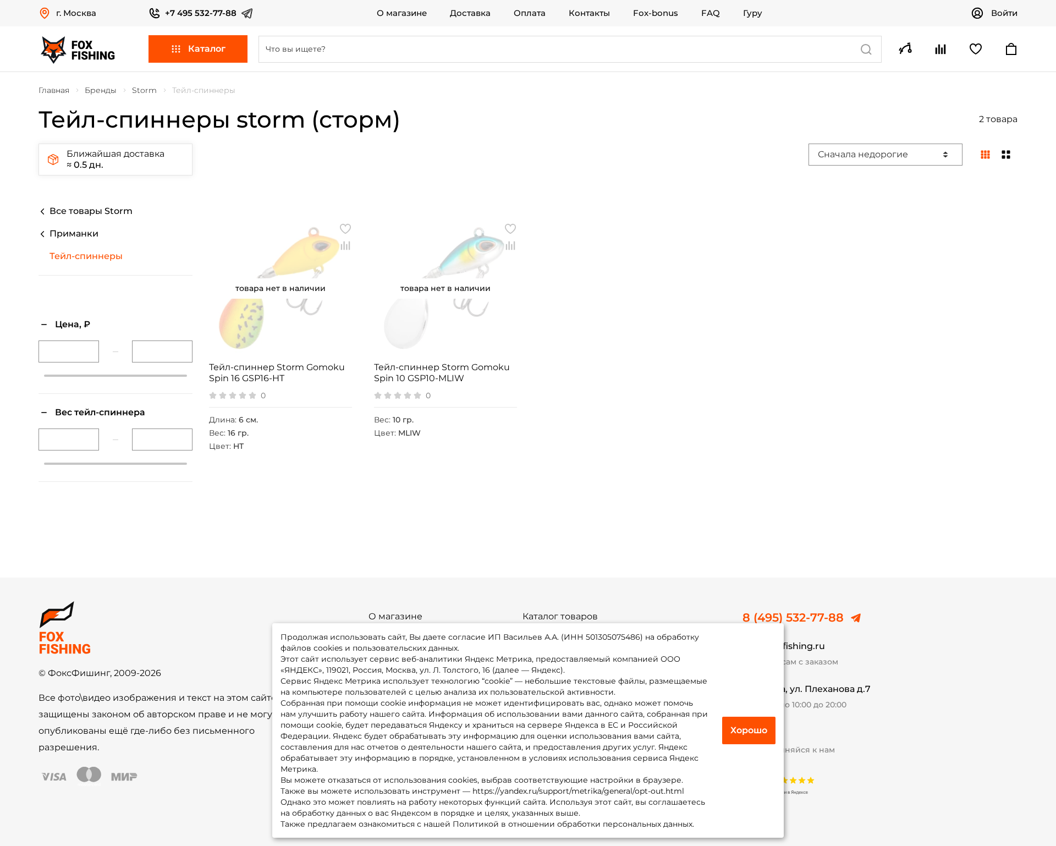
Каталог (207, 48)
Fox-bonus (655, 13)
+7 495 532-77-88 (201, 13)
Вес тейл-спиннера (100, 412)
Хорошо (748, 730)
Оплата (530, 13)
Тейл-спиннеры (86, 256)
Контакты (589, 13)
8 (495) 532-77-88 (793, 617)
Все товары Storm (91, 211)
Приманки (74, 233)
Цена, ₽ (72, 324)
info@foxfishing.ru (784, 646)
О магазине (402, 13)
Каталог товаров (560, 616)
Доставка (470, 13)
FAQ (710, 13)
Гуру (752, 13)
